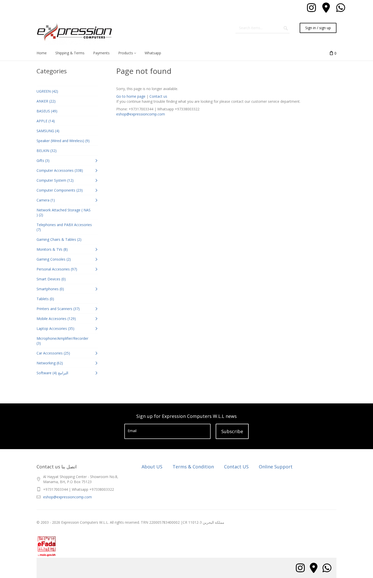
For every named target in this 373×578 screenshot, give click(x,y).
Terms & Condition (193, 466)
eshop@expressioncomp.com (140, 114)
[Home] (75, 32)
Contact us (158, 96)
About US (152, 466)
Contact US (236, 466)
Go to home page (130, 96)
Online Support (276, 466)
